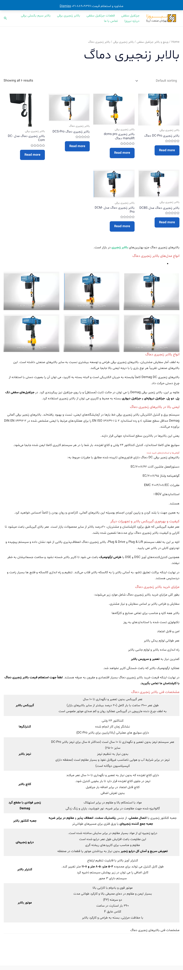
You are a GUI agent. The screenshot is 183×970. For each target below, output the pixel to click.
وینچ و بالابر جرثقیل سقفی (152, 42)
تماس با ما (111, 21)
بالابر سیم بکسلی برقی (36, 15)
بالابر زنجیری (120, 247)
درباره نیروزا (131, 21)
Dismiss (65, 6)
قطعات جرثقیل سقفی (100, 15)
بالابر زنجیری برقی (68, 15)
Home (175, 42)
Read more (167, 150)
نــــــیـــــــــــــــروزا (157, 16)
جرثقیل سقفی (130, 15)
